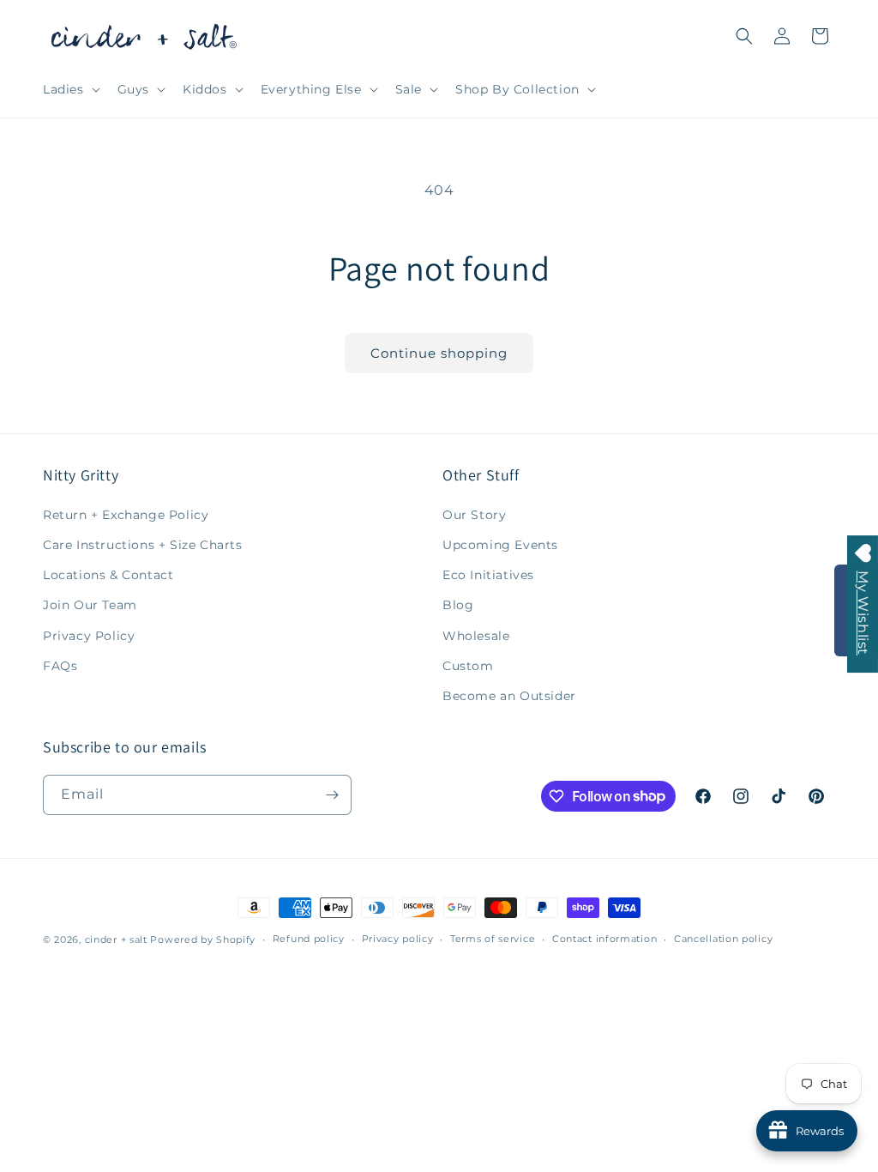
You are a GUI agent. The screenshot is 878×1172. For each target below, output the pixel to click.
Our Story (474, 515)
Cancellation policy (723, 939)
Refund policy (309, 939)
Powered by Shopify (203, 939)
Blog (457, 605)
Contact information (604, 939)
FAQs (60, 666)
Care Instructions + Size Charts (143, 545)
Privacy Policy (89, 635)
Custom (468, 666)
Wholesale (475, 635)
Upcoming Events (500, 545)
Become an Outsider (509, 696)
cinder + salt (116, 939)
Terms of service (492, 939)
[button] (70, 89)
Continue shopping (439, 353)
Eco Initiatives (488, 575)
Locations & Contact (108, 575)
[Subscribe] (332, 795)
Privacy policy (398, 939)
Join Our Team (90, 605)
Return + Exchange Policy (125, 515)
